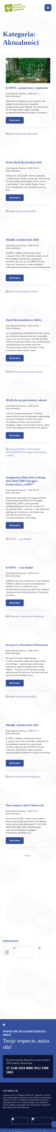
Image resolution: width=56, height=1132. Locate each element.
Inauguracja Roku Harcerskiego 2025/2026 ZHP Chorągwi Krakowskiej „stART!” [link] (26, 481)
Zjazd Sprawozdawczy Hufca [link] (24, 319)
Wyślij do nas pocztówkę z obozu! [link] (26, 400)
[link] (53, 1124)
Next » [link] (28, 855)
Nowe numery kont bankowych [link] (25, 805)
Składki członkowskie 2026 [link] (22, 239)
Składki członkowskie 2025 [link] (22, 725)
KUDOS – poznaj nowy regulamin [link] (27, 87)
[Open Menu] (48, 7)
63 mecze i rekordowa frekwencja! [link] (27, 644)
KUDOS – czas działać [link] (19, 567)
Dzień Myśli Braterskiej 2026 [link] (24, 162)
